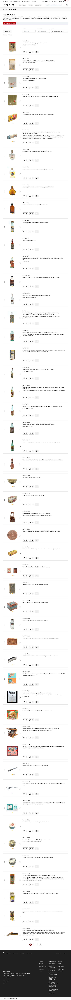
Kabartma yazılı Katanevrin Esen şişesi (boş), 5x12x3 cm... (35, 204)
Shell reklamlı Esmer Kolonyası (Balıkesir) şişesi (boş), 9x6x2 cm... (37, 151)
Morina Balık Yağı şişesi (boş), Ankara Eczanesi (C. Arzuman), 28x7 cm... (38, 369)
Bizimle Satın (38, 5)
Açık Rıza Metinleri (52, 985)
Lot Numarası (40, 29)
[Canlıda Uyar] (37, 52)
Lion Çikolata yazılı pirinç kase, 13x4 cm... (32, 477)
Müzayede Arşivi (26, 1)
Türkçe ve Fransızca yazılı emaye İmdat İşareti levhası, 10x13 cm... (37, 693)
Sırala (52, 29)
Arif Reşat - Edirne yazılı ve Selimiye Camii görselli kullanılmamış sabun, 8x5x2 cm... (41, 638)
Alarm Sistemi (61, 966)
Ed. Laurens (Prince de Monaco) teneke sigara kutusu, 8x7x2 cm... (37, 710)
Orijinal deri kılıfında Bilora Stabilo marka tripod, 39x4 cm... (35, 765)
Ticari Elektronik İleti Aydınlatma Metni (52, 987)
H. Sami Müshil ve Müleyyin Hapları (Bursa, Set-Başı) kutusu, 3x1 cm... (38, 857)
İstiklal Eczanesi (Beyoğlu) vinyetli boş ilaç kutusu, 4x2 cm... (36, 822)
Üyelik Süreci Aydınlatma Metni (53, 975)
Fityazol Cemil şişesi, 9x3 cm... (29, 240)
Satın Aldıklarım (61, 969)
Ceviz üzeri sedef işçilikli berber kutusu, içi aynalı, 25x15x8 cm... (37, 513)
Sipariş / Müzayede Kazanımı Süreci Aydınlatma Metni (52, 978)
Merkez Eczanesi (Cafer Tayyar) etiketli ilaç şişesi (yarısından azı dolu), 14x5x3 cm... (41, 277)
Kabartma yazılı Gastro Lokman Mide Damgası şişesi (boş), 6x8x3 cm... (38, 187)
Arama (24, 29)
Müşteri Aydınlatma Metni (52, 972)
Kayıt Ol (64, 953)
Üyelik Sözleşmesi (52, 967)
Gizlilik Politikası (52, 970)
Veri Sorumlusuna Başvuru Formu (52, 992)
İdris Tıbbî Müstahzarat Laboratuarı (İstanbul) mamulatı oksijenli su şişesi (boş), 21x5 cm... (43, 406)
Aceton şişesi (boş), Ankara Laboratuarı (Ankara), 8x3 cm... (36, 222)
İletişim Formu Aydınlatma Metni (52, 982)
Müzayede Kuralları (15, 1)
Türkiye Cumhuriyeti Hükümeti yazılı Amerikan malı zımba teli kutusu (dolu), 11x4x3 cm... (42, 549)
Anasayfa (5, 9)
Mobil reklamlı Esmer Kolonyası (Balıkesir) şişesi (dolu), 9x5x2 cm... (37, 169)
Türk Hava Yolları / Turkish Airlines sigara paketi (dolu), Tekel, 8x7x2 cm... (39, 60)
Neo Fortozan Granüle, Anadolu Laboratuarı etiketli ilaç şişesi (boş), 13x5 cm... (40, 332)
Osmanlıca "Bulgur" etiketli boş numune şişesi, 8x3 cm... (35, 620)
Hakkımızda (5, 1)
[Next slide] (20, 47)
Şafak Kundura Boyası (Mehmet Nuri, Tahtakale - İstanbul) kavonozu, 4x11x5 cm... (41, 893)
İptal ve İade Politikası (53, 969)
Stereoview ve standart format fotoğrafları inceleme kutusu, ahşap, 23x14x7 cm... (41, 728)
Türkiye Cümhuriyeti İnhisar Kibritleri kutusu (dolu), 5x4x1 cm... (36, 566)
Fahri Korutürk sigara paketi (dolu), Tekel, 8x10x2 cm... (35, 78)
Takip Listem (60, 970)
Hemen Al (30, 5)
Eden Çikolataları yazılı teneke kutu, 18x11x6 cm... (34, 495)
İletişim (34, 1)
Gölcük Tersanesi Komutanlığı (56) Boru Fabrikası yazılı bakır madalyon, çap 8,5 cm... (41, 531)
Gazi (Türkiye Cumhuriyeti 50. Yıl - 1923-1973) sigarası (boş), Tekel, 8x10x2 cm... (41, 96)
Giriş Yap (60, 1)
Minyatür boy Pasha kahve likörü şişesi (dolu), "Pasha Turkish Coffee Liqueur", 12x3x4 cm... (43, 459)
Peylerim (60, 968)
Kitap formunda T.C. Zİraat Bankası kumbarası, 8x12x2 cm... (36, 584)
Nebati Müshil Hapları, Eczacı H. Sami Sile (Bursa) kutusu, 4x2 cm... (37, 839)
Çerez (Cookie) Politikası (53, 983)
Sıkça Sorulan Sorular (53, 963)
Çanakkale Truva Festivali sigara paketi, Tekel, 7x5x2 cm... (36, 43)
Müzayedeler (22, 5)
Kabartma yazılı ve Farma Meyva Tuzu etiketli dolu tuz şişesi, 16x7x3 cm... (39, 424)
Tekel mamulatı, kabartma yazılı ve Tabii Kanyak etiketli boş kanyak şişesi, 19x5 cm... (41, 442)
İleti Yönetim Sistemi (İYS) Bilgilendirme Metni (53, 990)
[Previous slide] (4, 47)
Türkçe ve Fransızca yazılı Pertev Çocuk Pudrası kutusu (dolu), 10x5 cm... (39, 875)
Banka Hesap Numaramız (51, 965)
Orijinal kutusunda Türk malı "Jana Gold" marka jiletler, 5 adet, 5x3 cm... (38, 114)
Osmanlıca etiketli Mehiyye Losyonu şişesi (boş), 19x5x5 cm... (36, 295)
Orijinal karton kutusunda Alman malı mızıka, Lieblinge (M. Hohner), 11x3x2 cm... (40, 656)
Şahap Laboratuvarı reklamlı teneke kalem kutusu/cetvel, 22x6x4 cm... (38, 930)
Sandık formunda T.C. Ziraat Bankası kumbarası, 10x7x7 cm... (36, 602)
